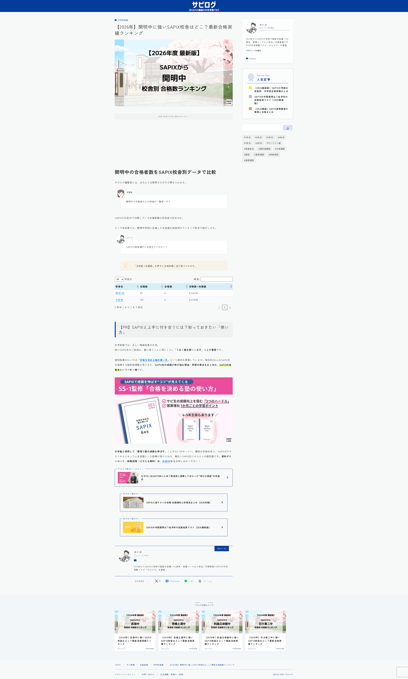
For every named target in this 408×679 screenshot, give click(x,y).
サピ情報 (130, 664)
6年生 (259, 143)
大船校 (119, 299)
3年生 (270, 137)
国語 (247, 154)
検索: (197, 279)
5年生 (248, 143)
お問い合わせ (148, 674)
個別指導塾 (265, 148)
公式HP (166, 461)
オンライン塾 (274, 143)
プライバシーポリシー (125, 674)
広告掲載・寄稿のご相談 (171, 674)
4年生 (281, 137)
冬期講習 (280, 148)
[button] (137, 286)
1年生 (248, 137)
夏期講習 (260, 154)
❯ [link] (230, 307)
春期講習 (249, 160)
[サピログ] (204, 6)
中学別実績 (123, 20)
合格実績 (144, 664)
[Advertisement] (174, 146)
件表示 (128, 279)
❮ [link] (219, 307)
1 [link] (224, 307)
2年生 (259, 137)
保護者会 (249, 148)
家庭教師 (274, 154)
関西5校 (120, 293)
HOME (118, 664)
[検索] (288, 127)
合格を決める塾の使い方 (154, 360)
